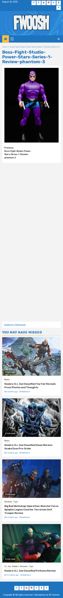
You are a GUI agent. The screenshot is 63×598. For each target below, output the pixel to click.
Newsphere (40, 594)
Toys (15, 502)
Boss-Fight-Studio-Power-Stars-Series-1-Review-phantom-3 (17, 152)
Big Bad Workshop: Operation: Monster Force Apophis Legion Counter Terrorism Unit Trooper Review (31, 509)
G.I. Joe (7, 566)
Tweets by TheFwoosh (15, 324)
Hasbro (15, 566)
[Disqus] (31, 202)
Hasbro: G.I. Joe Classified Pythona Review (30, 570)
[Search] (59, 39)
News (7, 379)
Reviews (8, 502)
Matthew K (25, 392)
